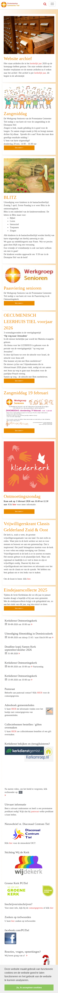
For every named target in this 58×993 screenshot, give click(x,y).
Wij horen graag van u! (23, 953)
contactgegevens (36, 908)
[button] (29, 980)
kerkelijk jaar (36, 63)
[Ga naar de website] (28, 833)
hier (14, 504)
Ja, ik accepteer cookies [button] (29, 987)
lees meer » (19, 148)
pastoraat (35, 811)
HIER (39, 692)
